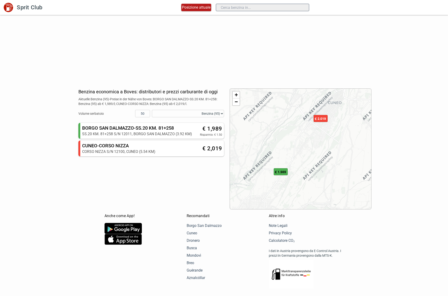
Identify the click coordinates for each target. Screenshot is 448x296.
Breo (190, 263)
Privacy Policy (280, 233)
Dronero (193, 240)
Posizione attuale (196, 7)
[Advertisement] (224, 49)
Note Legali (278, 225)
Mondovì (194, 255)
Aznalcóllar (196, 278)
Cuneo (192, 233)
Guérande (195, 270)
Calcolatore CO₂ (282, 240)
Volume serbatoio (91, 113)
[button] (281, 172)
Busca (192, 248)
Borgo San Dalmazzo (204, 225)
